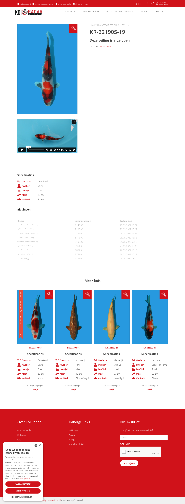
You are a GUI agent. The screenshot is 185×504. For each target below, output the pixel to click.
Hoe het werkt (91, 11)
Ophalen (144, 11)
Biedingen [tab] (24, 209)
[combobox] (36, 445)
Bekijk (35, 389)
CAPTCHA (125, 443)
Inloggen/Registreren (119, 11)
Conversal (78, 500)
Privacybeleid (25, 479)
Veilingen (71, 11)
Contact (160, 11)
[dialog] (23, 471)
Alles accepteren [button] (23, 484)
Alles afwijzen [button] (23, 491)
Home (92, 25)
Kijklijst (72, 439)
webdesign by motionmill (48, 500)
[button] (23, 497)
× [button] (40, 445)
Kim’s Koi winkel (76, 444)
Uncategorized (105, 25)
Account (73, 435)
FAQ (19, 439)
